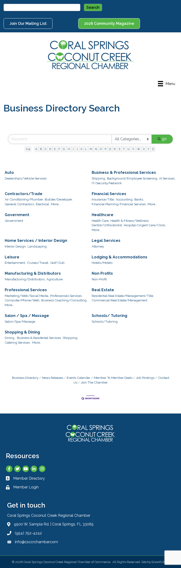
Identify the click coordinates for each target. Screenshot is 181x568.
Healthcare (102, 215)
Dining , (10, 338)
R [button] (114, 149)
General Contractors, (20, 204)
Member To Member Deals (113, 378)
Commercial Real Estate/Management (119, 300)
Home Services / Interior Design (36, 240)
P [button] (105, 149)
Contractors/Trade (23, 194)
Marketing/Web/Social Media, (27, 296)
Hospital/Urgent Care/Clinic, (145, 225)
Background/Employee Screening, (132, 178)
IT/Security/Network (107, 183)
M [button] (91, 149)
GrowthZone (160, 562)
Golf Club (57, 263)
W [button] (138, 149)
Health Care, (100, 220)
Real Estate (103, 290)
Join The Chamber (94, 382)
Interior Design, (15, 246)
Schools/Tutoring (105, 321)
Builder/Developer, (59, 199)
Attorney (98, 246)
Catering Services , (18, 342)
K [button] (81, 149)
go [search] (164, 139)
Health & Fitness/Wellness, (130, 220)
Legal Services (106, 240)
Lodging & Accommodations (119, 257)
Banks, (139, 199)
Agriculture (54, 279)
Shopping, (70, 338)
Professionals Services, (66, 296)
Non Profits (102, 273)
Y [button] (148, 149)
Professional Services (26, 290)
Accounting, (124, 199)
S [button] (119, 149)
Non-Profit (99, 279)
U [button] (129, 149)
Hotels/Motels (102, 263)
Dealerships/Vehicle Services (25, 178)
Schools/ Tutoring (109, 315)
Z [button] (153, 149)
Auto (9, 172)
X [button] (144, 149)
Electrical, (43, 204)
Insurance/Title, (103, 199)
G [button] (64, 149)
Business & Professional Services (124, 172)
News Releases (52, 378)
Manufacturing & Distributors (33, 273)
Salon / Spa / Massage (27, 315)
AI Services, (167, 178)
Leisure (12, 257)
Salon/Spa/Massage (20, 321)
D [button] (50, 149)
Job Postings (145, 378)
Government (17, 215)
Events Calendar (78, 378)
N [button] (96, 149)
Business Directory (25, 378)
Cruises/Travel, (38, 263)
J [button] (77, 149)
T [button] (124, 149)
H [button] (69, 149)
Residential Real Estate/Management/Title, (123, 296)
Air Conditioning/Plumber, (24, 199)
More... (56, 204)
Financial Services (109, 194)
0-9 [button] (28, 149)
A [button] (36, 149)
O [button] (101, 149)
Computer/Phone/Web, (22, 300)
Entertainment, (15, 263)
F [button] (59, 149)
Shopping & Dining (22, 332)
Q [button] (110, 149)
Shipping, (99, 178)
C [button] (45, 149)
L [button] (86, 149)
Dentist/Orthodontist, (107, 225)
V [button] (133, 149)
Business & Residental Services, (39, 338)
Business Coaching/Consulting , (64, 300)
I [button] (73, 149)
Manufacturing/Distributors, (25, 279)
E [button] (55, 149)
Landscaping (37, 246)
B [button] (41, 149)
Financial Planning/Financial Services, (119, 204)
